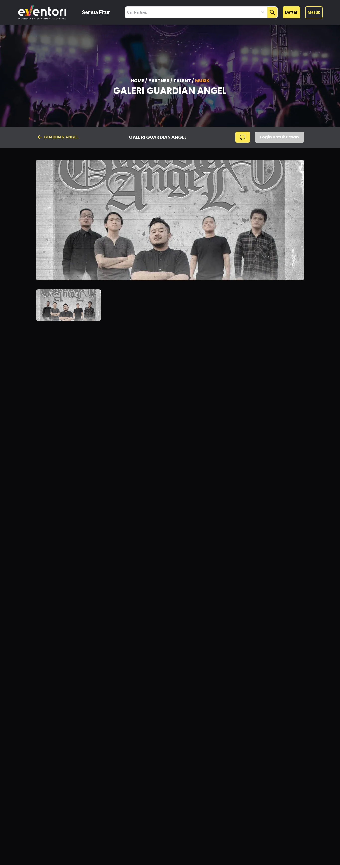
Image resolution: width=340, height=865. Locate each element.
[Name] (272, 12)
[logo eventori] (42, 12)
